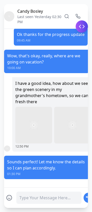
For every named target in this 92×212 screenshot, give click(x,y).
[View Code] (82, 26)
